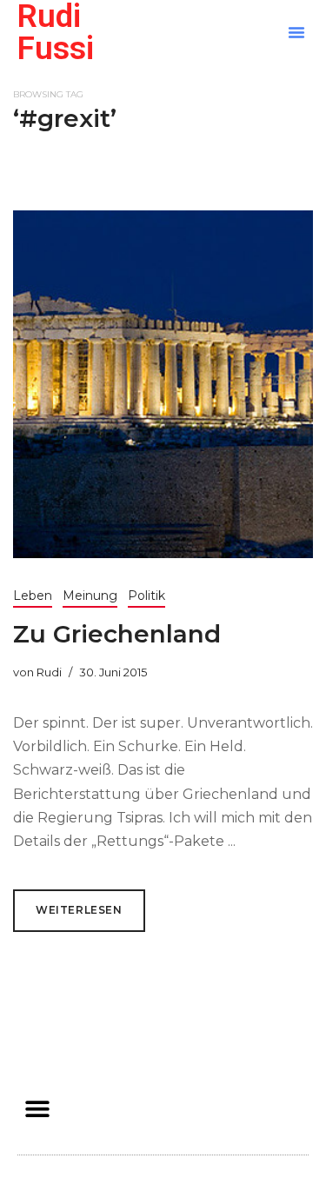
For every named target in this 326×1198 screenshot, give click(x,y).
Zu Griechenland (117, 634)
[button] (296, 32)
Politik (146, 595)
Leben (32, 595)
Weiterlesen (79, 909)
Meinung (90, 595)
